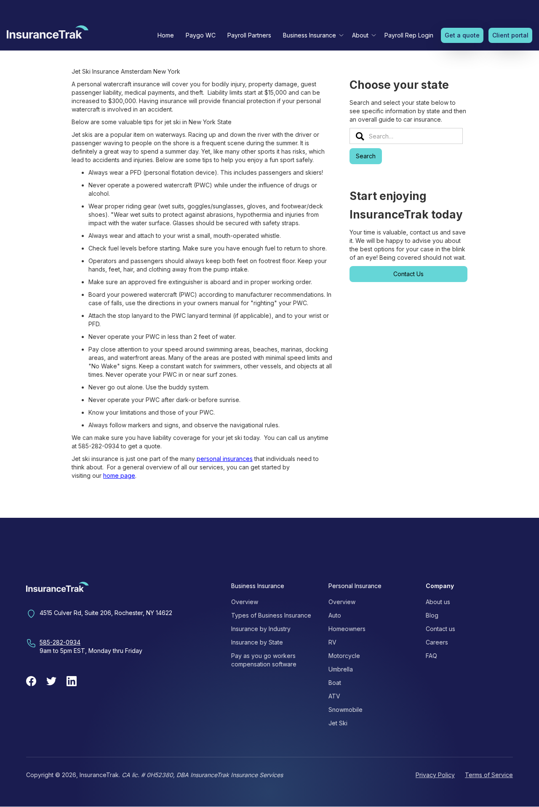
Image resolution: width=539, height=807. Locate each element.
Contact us (440, 628)
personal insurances (225, 458)
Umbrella (340, 669)
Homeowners (347, 628)
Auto (334, 615)
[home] (47, 34)
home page (119, 475)
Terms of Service (489, 774)
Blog (432, 615)
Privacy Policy (435, 774)
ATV (334, 696)
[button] (311, 35)
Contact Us (408, 273)
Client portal (510, 35)
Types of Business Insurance (271, 615)
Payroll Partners (249, 35)
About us (438, 601)
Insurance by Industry (261, 628)
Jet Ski (337, 723)
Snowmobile (345, 709)
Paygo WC (201, 35)
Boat (334, 682)
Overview (244, 601)
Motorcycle (344, 655)
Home (165, 35)
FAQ (431, 655)
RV (332, 642)
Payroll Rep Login (408, 35)
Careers (437, 642)
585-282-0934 (60, 642)
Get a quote (462, 35)
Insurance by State (257, 642)
